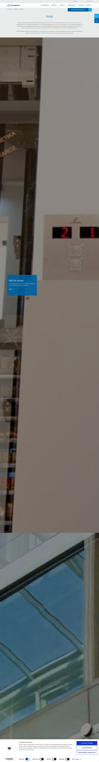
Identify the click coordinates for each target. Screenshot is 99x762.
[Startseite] (13, 5)
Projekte (62, 5)
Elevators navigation (78, 9)
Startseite (9, 9)
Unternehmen (45, 5)
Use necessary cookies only (87, 752)
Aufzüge (21, 9)
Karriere (81, 5)
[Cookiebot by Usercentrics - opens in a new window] (9, 759)
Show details (75, 759)
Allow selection (87, 747)
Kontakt (88, 5)
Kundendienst (71, 5)
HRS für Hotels (16, 281)
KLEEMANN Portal (96, 20)
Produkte (54, 5)
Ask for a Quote (96, 16)
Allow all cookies (87, 743)
